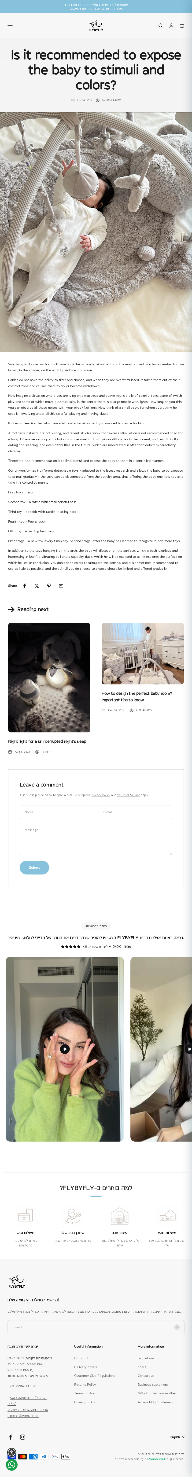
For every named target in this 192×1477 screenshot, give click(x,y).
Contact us (146, 1376)
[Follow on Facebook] (10, 1437)
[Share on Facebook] (24, 586)
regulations (146, 1358)
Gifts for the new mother (157, 1393)
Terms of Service (128, 795)
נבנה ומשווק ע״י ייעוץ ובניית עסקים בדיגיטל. (149, 1459)
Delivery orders (85, 1367)
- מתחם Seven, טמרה (23, 1416)
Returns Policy (85, 1384)
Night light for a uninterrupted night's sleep (47, 741)
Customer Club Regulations (94, 1376)
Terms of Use (84, 1393)
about (142, 1367)
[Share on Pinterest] (49, 586)
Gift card (81, 1358)
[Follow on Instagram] (22, 1437)
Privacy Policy (101, 795)
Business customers (153, 1384)
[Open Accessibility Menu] (11, 1452)
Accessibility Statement (156, 1402)
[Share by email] (61, 586)
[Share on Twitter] (36, 586)
